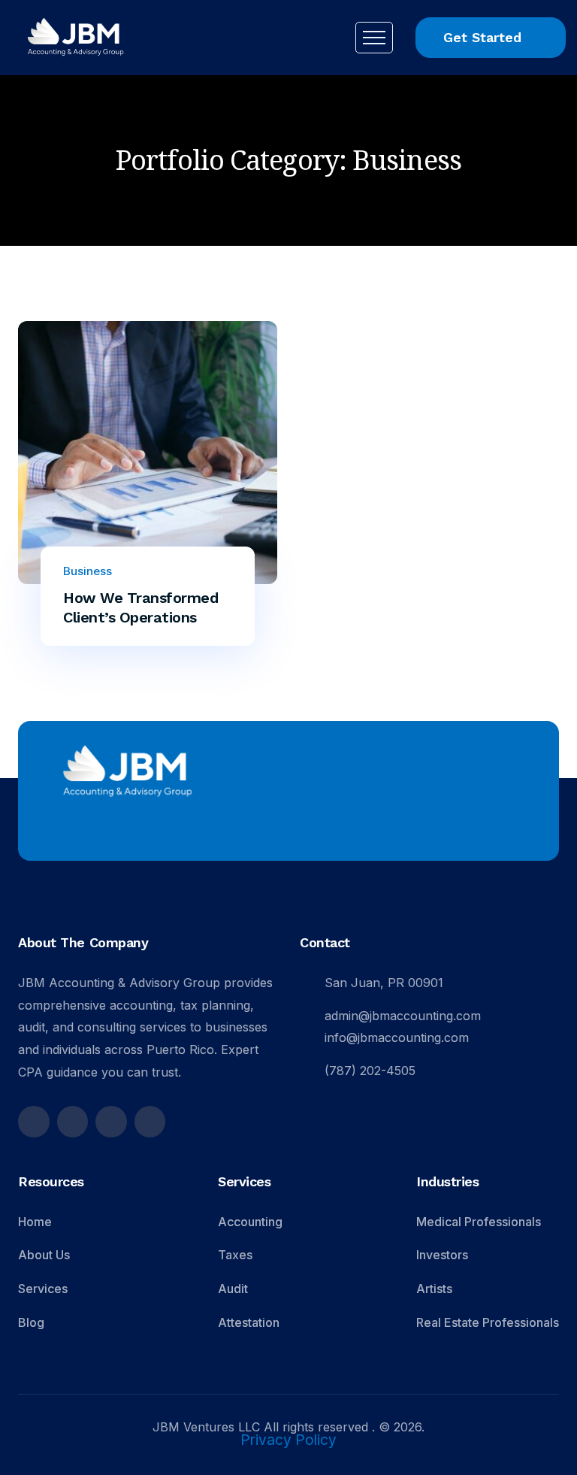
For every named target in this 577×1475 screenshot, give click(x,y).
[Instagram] (73, 1121)
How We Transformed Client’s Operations (140, 607)
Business (87, 571)
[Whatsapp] (150, 1121)
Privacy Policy (288, 1441)
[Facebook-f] (34, 1121)
